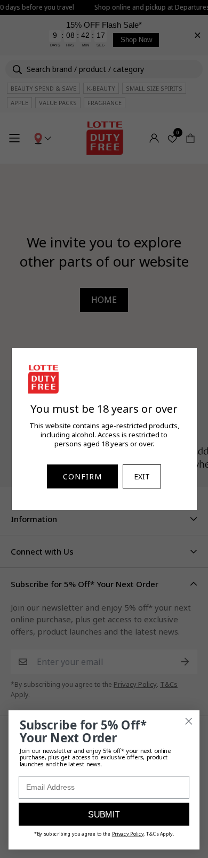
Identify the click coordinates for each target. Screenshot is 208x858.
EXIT (142, 476)
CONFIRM (82, 476)
